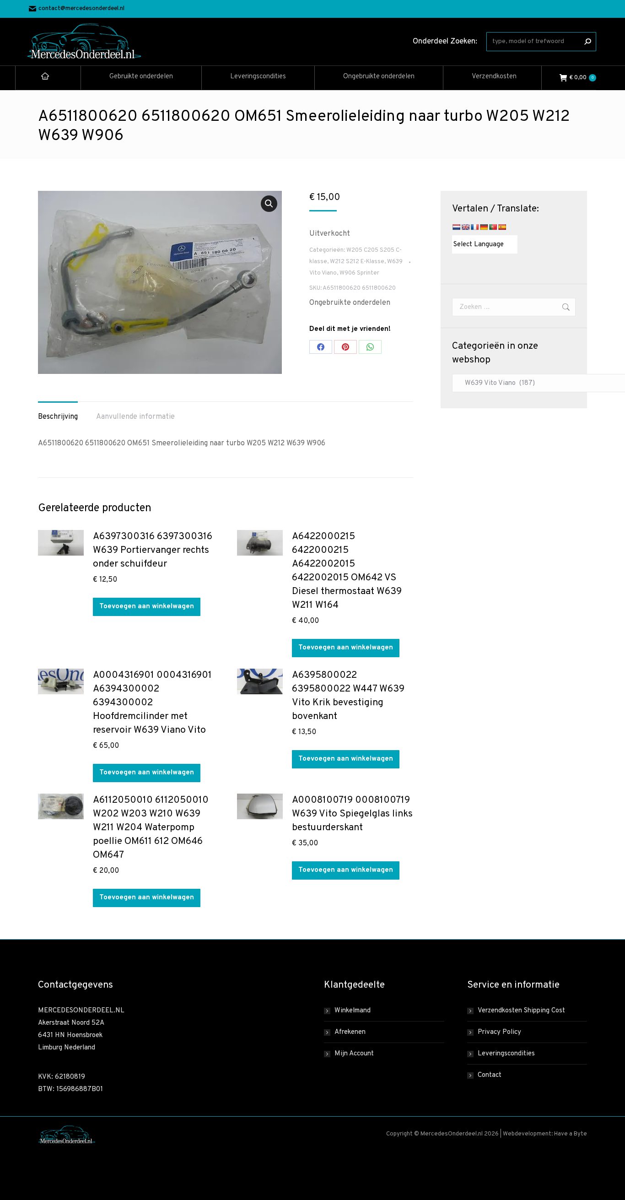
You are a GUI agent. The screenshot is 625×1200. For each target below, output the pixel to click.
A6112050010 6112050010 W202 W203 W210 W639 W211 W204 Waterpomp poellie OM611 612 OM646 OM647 (151, 827)
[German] (484, 227)
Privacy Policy (499, 1032)
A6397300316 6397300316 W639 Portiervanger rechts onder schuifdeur (152, 550)
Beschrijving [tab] (58, 417)
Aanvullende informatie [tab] (135, 417)
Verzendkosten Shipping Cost (521, 1010)
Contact (489, 1075)
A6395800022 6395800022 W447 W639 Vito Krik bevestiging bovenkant (348, 696)
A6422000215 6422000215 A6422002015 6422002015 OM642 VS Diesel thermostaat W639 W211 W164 (347, 570)
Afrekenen (350, 1032)
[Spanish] (502, 227)
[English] (465, 227)
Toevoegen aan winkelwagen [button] (146, 606)
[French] (474, 227)
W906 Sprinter (359, 273)
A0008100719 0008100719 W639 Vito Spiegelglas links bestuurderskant (352, 814)
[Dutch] (456, 227)
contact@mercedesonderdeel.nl (81, 8)
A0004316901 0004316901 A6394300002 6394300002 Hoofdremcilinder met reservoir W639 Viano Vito (152, 702)
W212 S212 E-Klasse (357, 261)
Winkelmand (352, 1010)
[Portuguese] (493, 227)
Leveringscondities (506, 1053)
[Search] (587, 41)
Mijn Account (354, 1053)
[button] (269, 203)
